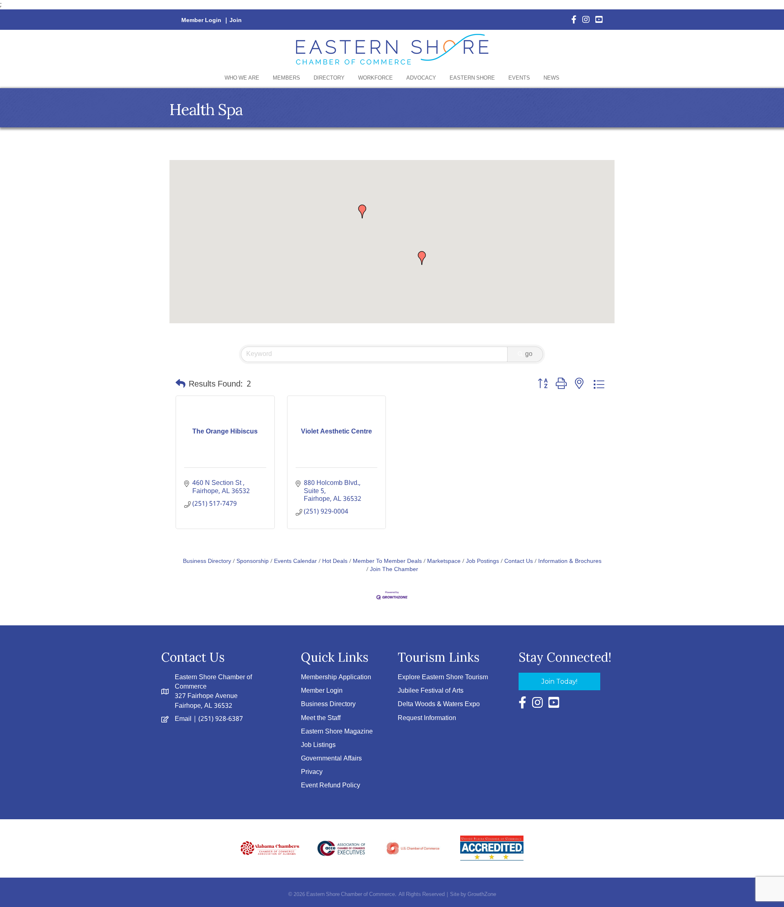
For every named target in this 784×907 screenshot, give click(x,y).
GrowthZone (482, 894)
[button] (422, 258)
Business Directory (207, 561)
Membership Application (336, 677)
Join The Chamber (394, 569)
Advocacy (421, 78)
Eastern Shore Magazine (337, 731)
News (551, 78)
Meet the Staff (321, 718)
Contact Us (518, 561)
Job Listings (318, 745)
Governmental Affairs (331, 758)
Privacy (312, 772)
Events (519, 78)
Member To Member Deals (387, 561)
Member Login (201, 20)
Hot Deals (334, 561)
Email (183, 719)
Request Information (427, 718)
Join (235, 20)
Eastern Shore (472, 78)
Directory (329, 78)
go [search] (528, 354)
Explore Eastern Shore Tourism (443, 677)
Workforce (375, 78)
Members (286, 78)
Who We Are (242, 78)
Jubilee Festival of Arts (430, 690)
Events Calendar (295, 561)
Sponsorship (252, 561)
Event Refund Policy (330, 785)
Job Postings (482, 561)
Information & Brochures (569, 561)
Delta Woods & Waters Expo (439, 704)
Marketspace (444, 561)
